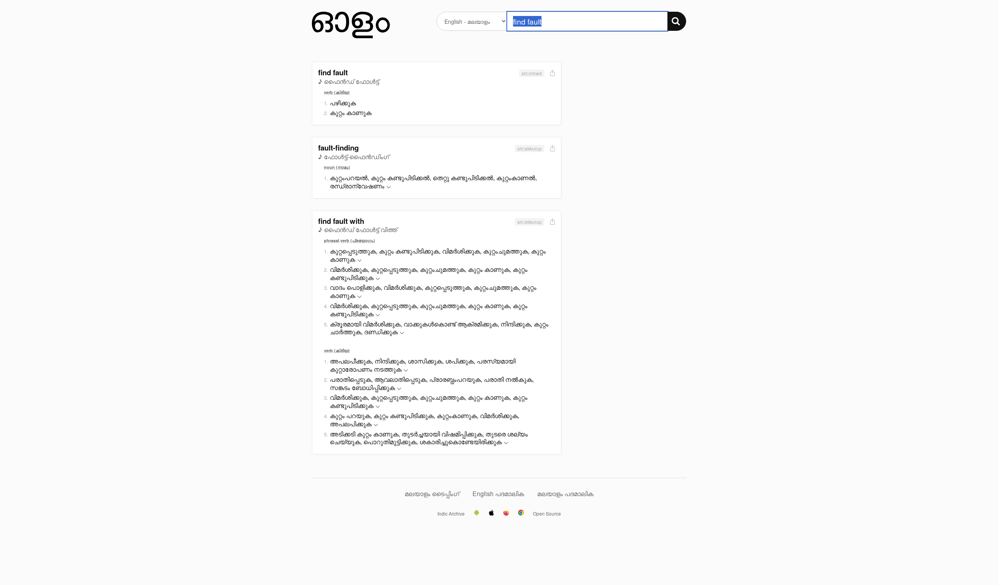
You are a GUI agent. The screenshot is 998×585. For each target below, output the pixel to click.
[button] (388, 187)
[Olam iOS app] (491, 513)
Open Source (547, 514)
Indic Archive (451, 514)
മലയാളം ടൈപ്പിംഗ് (432, 493)
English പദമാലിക (499, 493)
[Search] (676, 21)
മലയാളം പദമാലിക (565, 493)
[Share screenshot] (551, 73)
